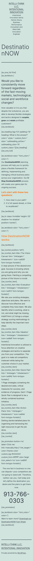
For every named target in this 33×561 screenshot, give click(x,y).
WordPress (21, 553)
